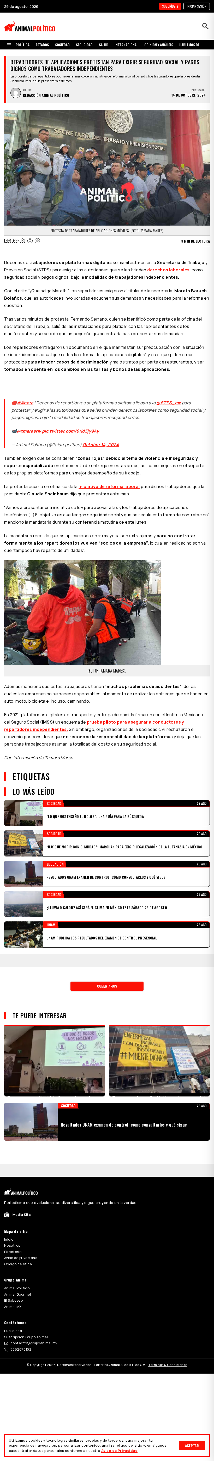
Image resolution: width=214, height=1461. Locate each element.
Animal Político (16, 1255)
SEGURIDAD (84, 44)
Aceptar (192, 1445)
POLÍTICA (22, 44)
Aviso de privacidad (20, 1225)
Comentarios (107, 966)
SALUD (103, 44)
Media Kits (22, 1182)
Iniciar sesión (196, 6)
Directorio (12, 1219)
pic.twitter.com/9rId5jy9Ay (70, 425)
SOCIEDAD (62, 44)
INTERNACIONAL (126, 44)
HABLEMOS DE (189, 44)
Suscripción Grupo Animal (26, 1304)
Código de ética (18, 1231)
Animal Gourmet (18, 1262)
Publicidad (13, 1298)
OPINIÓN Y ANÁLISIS (158, 44)
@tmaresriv (29, 425)
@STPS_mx (168, 396)
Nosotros (12, 1213)
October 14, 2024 (100, 438)
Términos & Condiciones (167, 1332)
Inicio (9, 1207)
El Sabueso (13, 1268)
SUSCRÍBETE (170, 6)
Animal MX (13, 1274)
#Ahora (25, 396)
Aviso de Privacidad (119, 1450)
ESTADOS (42, 44)
